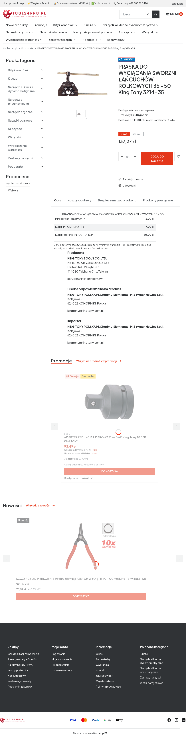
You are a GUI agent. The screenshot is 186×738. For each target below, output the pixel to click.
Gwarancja (102, 664)
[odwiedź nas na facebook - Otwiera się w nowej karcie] (169, 720)
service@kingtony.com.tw (85, 279)
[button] (155, 14)
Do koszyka (109, 471)
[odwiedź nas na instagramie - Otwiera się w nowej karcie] (176, 720)
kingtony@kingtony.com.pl (85, 310)
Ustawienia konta (62, 670)
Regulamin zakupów (20, 686)
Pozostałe (27, 48)
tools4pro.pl (10, 48)
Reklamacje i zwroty (19, 681)
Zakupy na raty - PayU (20, 664)
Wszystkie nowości (38, 505)
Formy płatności (18, 670)
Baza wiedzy (103, 659)
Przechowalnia (60, 664)
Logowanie (58, 653)
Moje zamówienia (62, 659)
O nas (99, 653)
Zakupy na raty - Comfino (23, 659)
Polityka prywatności (108, 686)
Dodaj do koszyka (157, 158)
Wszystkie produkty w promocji (96, 361)
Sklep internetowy (88, 733)
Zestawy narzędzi (150, 677)
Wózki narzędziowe (151, 682)
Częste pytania (105, 681)
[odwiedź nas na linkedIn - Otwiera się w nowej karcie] (184, 720)
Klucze (144, 653)
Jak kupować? (104, 675)
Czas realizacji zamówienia (23, 653)
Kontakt (101, 670)
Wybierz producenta (18, 183)
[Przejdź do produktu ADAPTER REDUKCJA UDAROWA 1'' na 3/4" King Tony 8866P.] (109, 402)
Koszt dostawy (17, 675)
